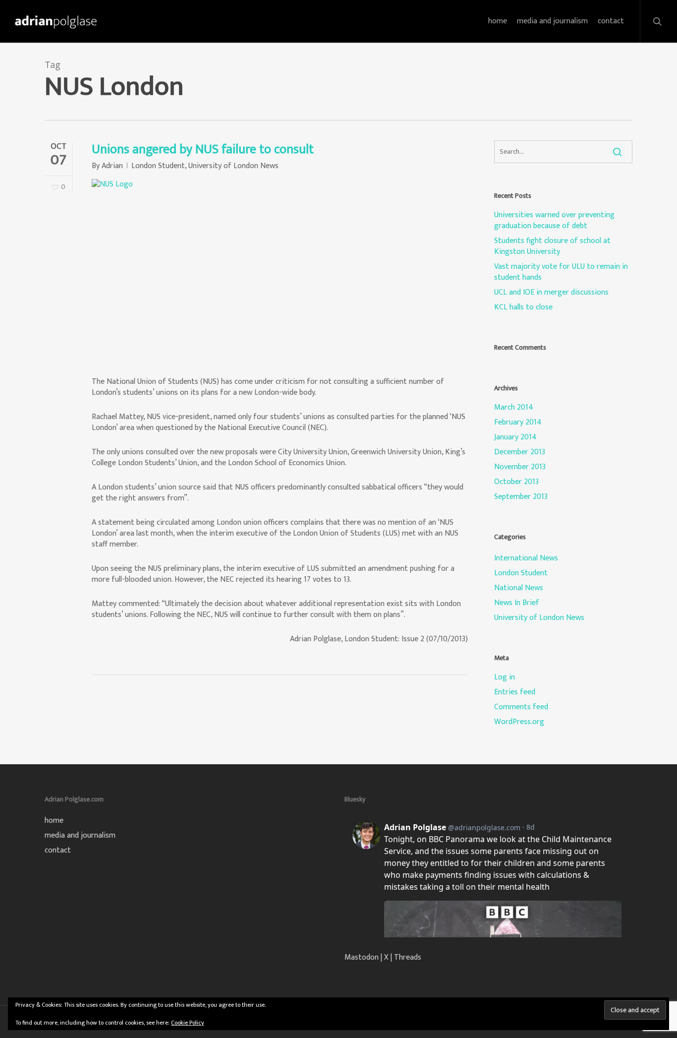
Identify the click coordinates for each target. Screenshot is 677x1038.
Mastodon (361, 957)
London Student (158, 166)
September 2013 (521, 496)
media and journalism (80, 835)
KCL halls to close (523, 307)
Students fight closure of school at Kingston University (552, 246)
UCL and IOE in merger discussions (551, 292)
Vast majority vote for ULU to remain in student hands (561, 272)
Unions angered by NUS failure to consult (203, 149)
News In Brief (516, 603)
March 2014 (513, 407)
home (54, 820)
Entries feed (514, 692)
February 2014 (518, 422)
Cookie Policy (187, 1023)
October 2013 (516, 482)
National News (518, 588)
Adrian (112, 166)
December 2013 (519, 452)
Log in (504, 677)
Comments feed (521, 707)
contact (58, 850)
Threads (407, 957)
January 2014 (515, 437)
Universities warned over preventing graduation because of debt (554, 221)
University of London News (233, 166)
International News (526, 558)
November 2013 (520, 467)
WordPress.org (519, 722)
